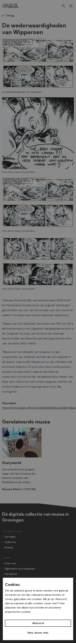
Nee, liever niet (38, 633)
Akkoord (38, 623)
